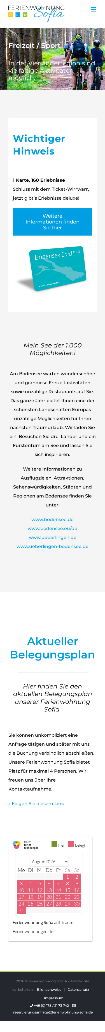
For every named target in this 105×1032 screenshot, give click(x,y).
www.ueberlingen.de (52, 537)
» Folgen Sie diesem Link (36, 803)
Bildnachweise (49, 989)
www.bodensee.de (52, 519)
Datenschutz (78, 989)
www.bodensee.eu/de (52, 528)
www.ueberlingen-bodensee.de (52, 546)
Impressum (54, 998)
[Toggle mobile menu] (94, 9)
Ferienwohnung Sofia (33, 922)
